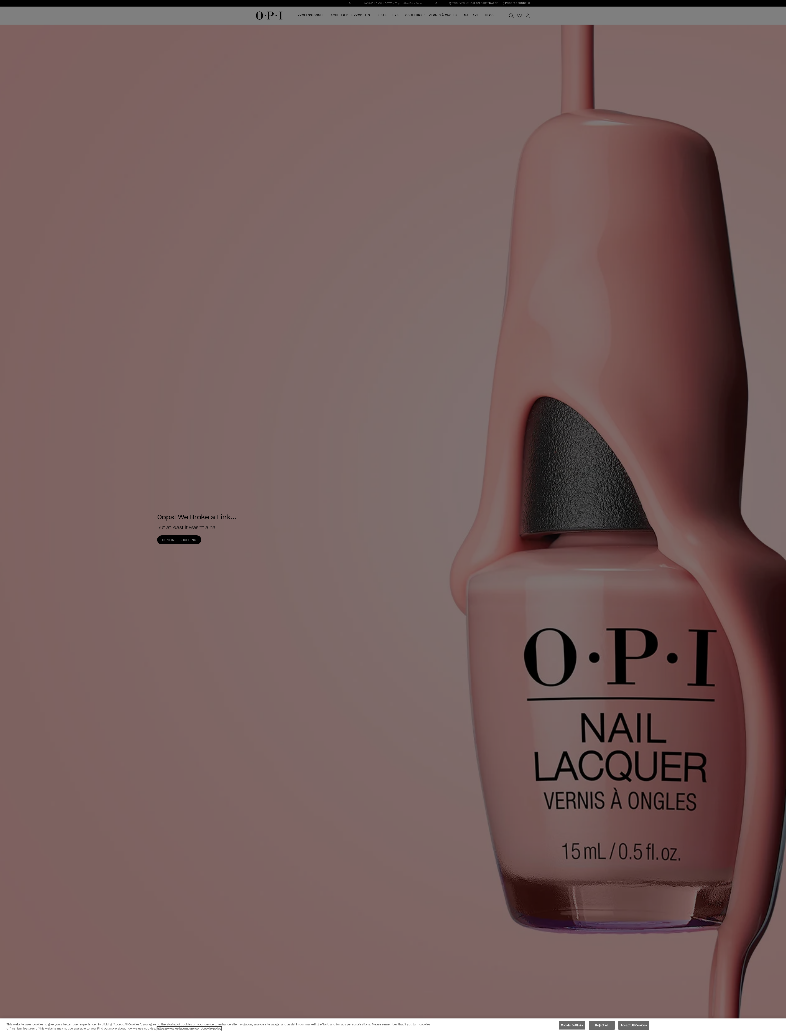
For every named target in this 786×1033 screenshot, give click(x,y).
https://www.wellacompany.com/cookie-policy (189, 1028)
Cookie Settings (572, 1025)
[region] (393, 1025)
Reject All (601, 1025)
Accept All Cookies (634, 1025)
